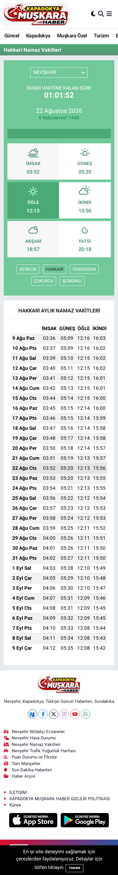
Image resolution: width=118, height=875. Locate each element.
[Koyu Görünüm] (93, 14)
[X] (53, 714)
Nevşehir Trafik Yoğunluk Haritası (44, 750)
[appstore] (34, 821)
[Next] (32, 714)
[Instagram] (64, 714)
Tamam (74, 868)
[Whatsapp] (85, 714)
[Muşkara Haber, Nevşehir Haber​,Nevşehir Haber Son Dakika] (36, 14)
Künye (15, 805)
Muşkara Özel (72, 36)
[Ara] (101, 14)
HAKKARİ (54, 269)
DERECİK (28, 269)
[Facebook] (43, 714)
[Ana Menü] (109, 14)
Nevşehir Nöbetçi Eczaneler (38, 731)
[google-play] (85, 821)
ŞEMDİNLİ (72, 281)
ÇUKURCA (43, 281)
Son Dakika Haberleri (32, 769)
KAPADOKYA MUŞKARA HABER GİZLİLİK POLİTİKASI (59, 798)
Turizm (101, 36)
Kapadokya (38, 36)
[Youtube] (75, 714)
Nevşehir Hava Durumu (34, 737)
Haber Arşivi (23, 776)
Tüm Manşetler (26, 763)
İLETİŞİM (18, 792)
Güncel (11, 36)
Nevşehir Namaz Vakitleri (36, 744)
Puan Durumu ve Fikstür (34, 757)
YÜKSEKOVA (84, 269)
